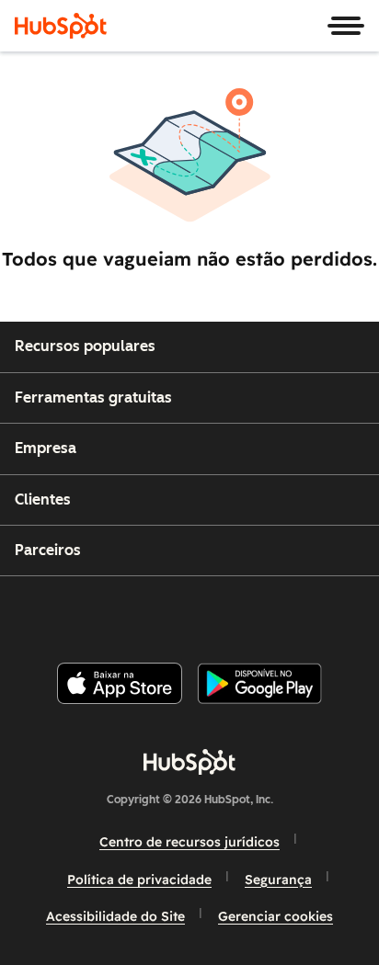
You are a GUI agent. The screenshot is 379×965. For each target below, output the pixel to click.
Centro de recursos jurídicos (189, 842)
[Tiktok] (343, 611)
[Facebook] (65, 611)
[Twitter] (204, 611)
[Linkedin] (250, 611)
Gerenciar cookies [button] (275, 916)
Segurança (278, 879)
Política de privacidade (139, 879)
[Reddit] (297, 611)
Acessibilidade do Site (115, 916)
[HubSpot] (61, 26)
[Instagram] (111, 611)
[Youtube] (157, 611)
